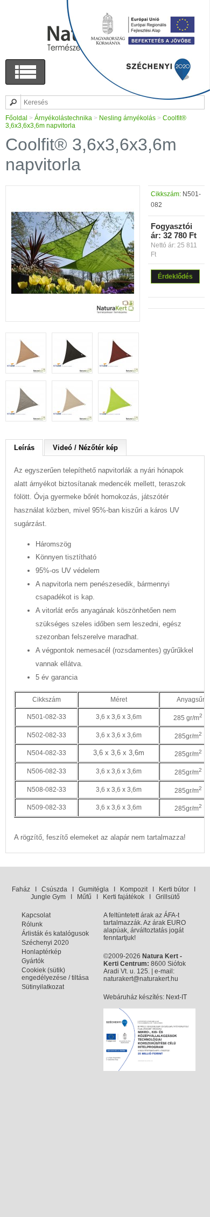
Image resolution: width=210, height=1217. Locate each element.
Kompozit (134, 889)
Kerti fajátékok (123, 897)
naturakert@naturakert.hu (140, 979)
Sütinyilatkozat (43, 987)
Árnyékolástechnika (63, 118)
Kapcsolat (36, 915)
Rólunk (32, 924)
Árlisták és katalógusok (55, 933)
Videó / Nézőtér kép (85, 448)
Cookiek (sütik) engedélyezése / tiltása (55, 973)
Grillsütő (168, 897)
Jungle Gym (48, 897)
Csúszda (54, 889)
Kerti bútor (174, 889)
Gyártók (33, 961)
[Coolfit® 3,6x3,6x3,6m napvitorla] (72, 312)
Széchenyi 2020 (45, 942)
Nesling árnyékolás (127, 118)
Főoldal (16, 118)
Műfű (84, 897)
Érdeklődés (175, 276)
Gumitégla (94, 889)
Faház (21, 889)
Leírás (24, 448)
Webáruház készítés (133, 997)
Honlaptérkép (41, 952)
